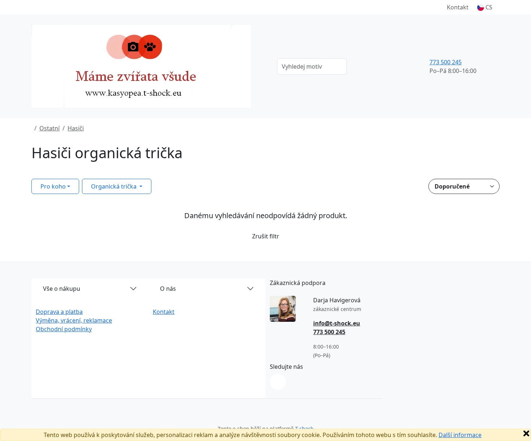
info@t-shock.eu (336, 323)
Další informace (460, 435)
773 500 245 (445, 62)
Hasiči (76, 128)
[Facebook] (278, 382)
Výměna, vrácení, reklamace (74, 320)
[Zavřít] (526, 433)
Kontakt (458, 7)
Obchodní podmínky (64, 329)
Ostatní (49, 128)
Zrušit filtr (265, 236)
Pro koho (53, 186)
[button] (484, 7)
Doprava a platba (59, 312)
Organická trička (114, 186)
